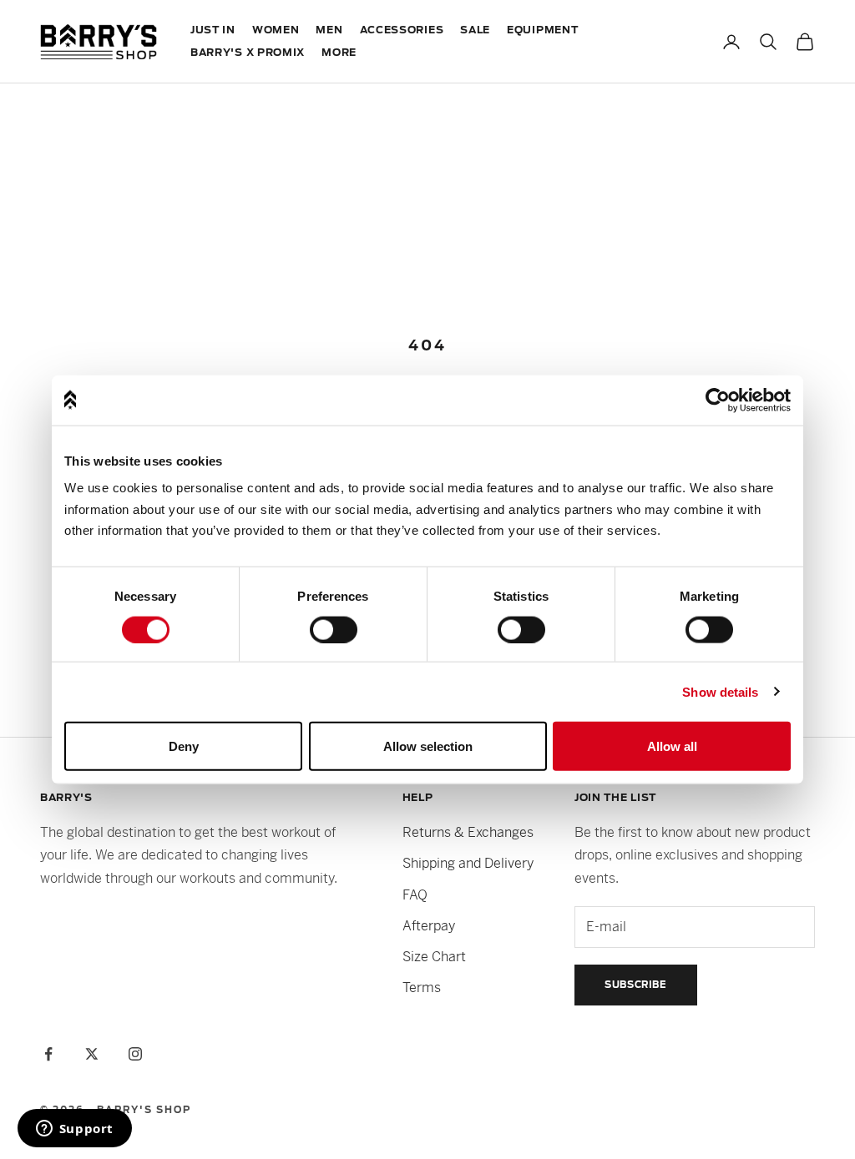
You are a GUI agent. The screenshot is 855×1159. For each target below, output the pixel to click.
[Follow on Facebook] (48, 1054)
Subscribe (636, 984)
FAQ (415, 895)
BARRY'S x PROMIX (247, 52)
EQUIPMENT (542, 30)
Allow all (672, 745)
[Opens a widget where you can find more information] (74, 1130)
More (339, 52)
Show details (720, 691)
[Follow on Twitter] (91, 1054)
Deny (184, 745)
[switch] (333, 629)
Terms (421, 987)
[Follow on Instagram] (135, 1054)
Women (276, 30)
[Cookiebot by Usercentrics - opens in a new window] (718, 399)
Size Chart (434, 956)
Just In (212, 30)
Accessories (402, 30)
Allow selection (428, 745)
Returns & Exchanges (468, 832)
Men (329, 30)
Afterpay (428, 926)
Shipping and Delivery (468, 863)
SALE (475, 30)
